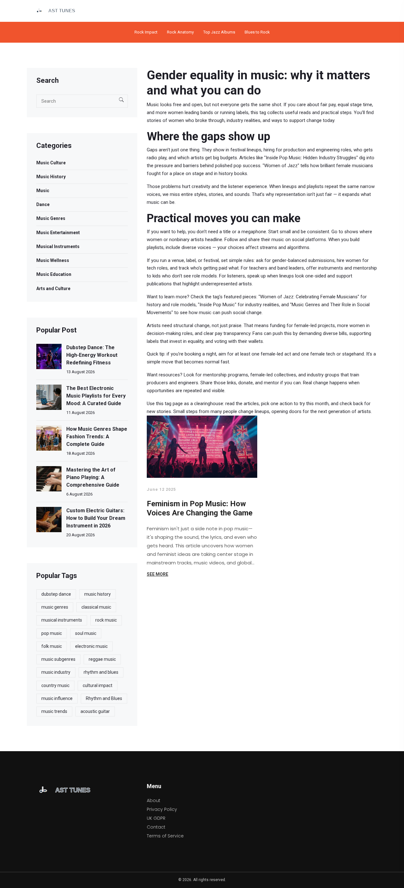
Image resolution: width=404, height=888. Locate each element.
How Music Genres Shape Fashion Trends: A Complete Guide (96, 436)
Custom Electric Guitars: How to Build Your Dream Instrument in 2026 (95, 518)
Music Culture (51, 162)
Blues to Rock (257, 32)
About (153, 800)
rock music (106, 620)
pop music (51, 633)
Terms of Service (165, 836)
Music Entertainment (58, 232)
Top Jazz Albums (219, 32)
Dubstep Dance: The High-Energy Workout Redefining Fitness (91, 355)
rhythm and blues (101, 672)
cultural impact (97, 685)
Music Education (53, 274)
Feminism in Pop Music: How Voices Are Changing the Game (199, 508)
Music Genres (50, 218)
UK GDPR (156, 818)
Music (42, 190)
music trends (54, 711)
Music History (51, 176)
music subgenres (58, 659)
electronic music (91, 646)
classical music (96, 607)
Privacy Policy (162, 809)
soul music (85, 633)
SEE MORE (157, 574)
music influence (57, 698)
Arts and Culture (53, 288)
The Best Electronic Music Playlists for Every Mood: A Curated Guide (96, 395)
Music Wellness (52, 260)
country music (55, 685)
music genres (54, 607)
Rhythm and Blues (104, 698)
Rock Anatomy (180, 32)
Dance (43, 204)
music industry (55, 672)
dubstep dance (56, 594)
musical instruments (61, 620)
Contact (156, 827)
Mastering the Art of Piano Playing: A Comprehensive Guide (92, 477)
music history (97, 594)
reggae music (102, 659)
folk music (51, 646)
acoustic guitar (95, 711)
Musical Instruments (58, 246)
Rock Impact (145, 32)
